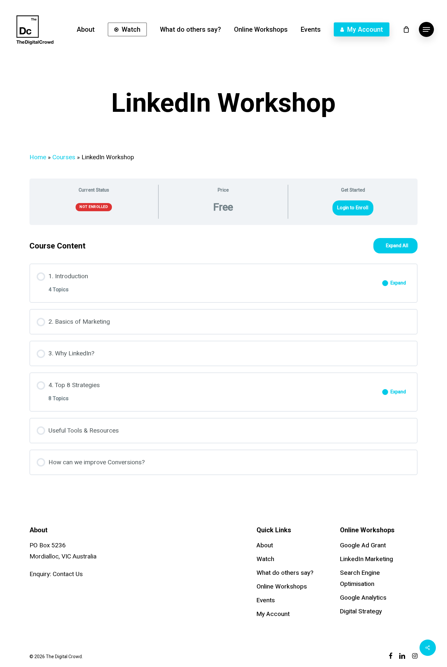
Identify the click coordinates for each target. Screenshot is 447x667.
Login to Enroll (352, 207)
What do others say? (285, 572)
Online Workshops (282, 586)
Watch (265, 559)
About (265, 545)
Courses (63, 157)
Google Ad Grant (363, 545)
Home (37, 157)
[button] (426, 29)
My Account (273, 614)
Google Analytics (363, 597)
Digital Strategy (361, 611)
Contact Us (68, 574)
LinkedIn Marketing (366, 559)
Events (266, 600)
